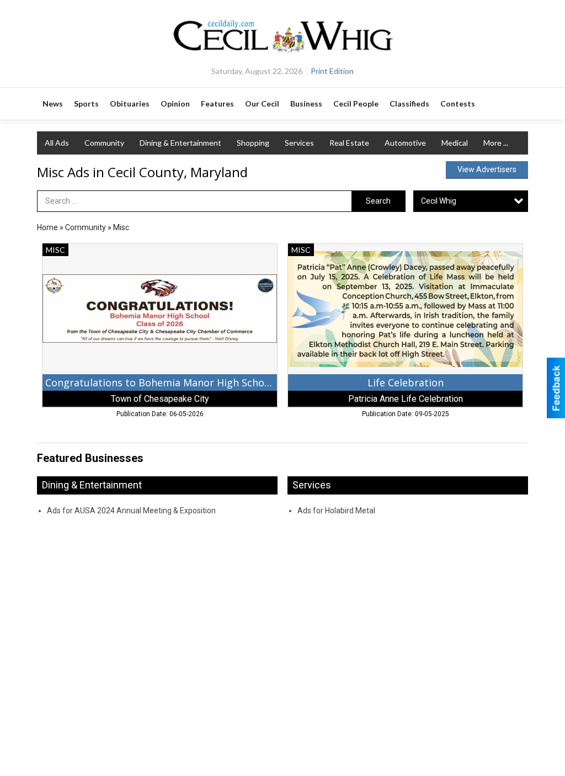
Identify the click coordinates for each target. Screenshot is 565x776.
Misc (121, 227)
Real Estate (349, 142)
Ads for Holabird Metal (336, 510)
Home (47, 227)
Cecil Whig (438, 200)
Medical (454, 142)
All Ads (57, 142)
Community (104, 142)
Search (378, 200)
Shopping (253, 142)
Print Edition (332, 71)
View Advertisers (486, 169)
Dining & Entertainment (180, 142)
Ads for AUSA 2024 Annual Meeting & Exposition (131, 510)
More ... (495, 142)
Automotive (405, 142)
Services (299, 142)
